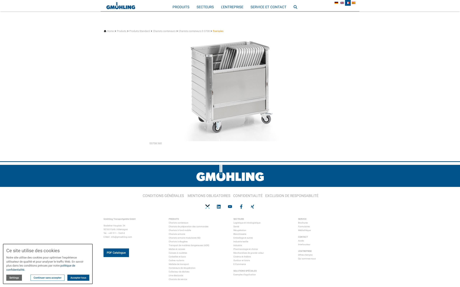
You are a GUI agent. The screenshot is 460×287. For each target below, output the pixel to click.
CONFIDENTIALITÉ (248, 196)
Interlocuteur (304, 244)
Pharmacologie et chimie (245, 249)
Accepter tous (78, 277)
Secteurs (205, 7)
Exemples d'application (244, 274)
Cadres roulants (176, 260)
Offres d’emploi (305, 255)
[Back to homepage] (120, 5)
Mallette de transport (179, 264)
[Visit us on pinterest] (207, 206)
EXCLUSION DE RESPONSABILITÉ (291, 196)
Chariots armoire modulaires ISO (184, 238)
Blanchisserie (239, 234)
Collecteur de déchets (179, 271)
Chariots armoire (177, 234)
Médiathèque (304, 230)
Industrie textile (240, 241)
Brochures (303, 223)
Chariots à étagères (178, 241)
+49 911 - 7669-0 (116, 233)
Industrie (237, 245)
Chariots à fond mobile (180, 230)
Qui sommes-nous (307, 258)
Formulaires (304, 226)
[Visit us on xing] (252, 206)
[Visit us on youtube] (230, 206)
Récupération (239, 230)
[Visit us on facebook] (241, 206)
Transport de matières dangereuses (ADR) (189, 245)
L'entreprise (232, 7)
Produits (180, 7)
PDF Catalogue (116, 252)
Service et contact (268, 7)
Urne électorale (176, 275)
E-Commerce (239, 264)
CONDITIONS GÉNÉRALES (163, 196)
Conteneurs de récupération (182, 268)
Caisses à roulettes (178, 253)
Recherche (297, 14)
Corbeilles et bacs (177, 256)
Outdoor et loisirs (241, 260)
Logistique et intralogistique (246, 223)
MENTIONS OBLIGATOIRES (209, 196)
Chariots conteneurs (178, 223)
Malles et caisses (177, 249)
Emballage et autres (243, 238)
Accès (301, 240)
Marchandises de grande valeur (248, 253)
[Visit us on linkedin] (218, 206)
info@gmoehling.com (121, 237)
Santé (236, 226)
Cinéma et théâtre (242, 256)
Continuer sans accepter (47, 277)
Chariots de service (178, 279)
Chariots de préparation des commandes (188, 226)
